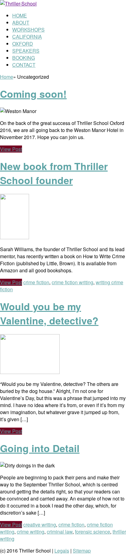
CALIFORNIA (27, 36)
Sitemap (82, 550)
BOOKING (23, 57)
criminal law (59, 531)
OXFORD (22, 43)
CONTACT (23, 64)
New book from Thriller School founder (54, 173)
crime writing (30, 531)
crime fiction (36, 282)
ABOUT (20, 22)
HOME (19, 15)
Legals (61, 550)
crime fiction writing (72, 282)
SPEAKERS (25, 50)
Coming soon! (33, 94)
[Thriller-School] (18, 3)
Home (6, 76)
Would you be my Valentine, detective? (49, 313)
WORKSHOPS (28, 29)
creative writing (39, 524)
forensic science (92, 531)
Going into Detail (40, 448)
